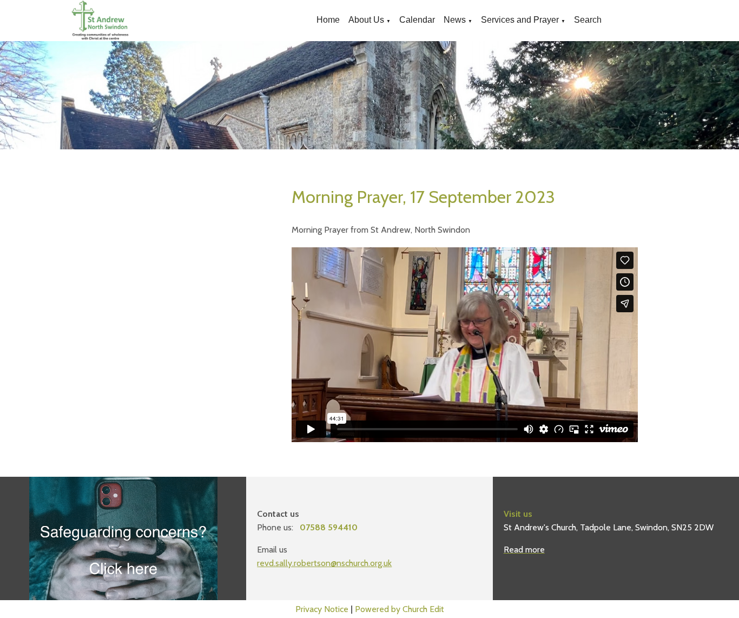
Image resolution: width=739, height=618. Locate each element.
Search (588, 19)
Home (328, 19)
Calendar (417, 19)
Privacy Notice (321, 609)
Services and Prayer (520, 19)
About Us (366, 19)
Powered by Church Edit (399, 609)
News (455, 19)
